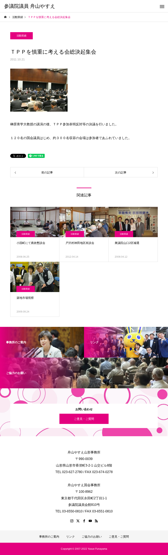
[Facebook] (84, 521)
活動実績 (21, 35)
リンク (70, 536)
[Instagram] (72, 521)
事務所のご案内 (49, 536)
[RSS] (96, 521)
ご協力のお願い (92, 536)
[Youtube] (90, 521)
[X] (78, 521)
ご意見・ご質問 (84, 418)
